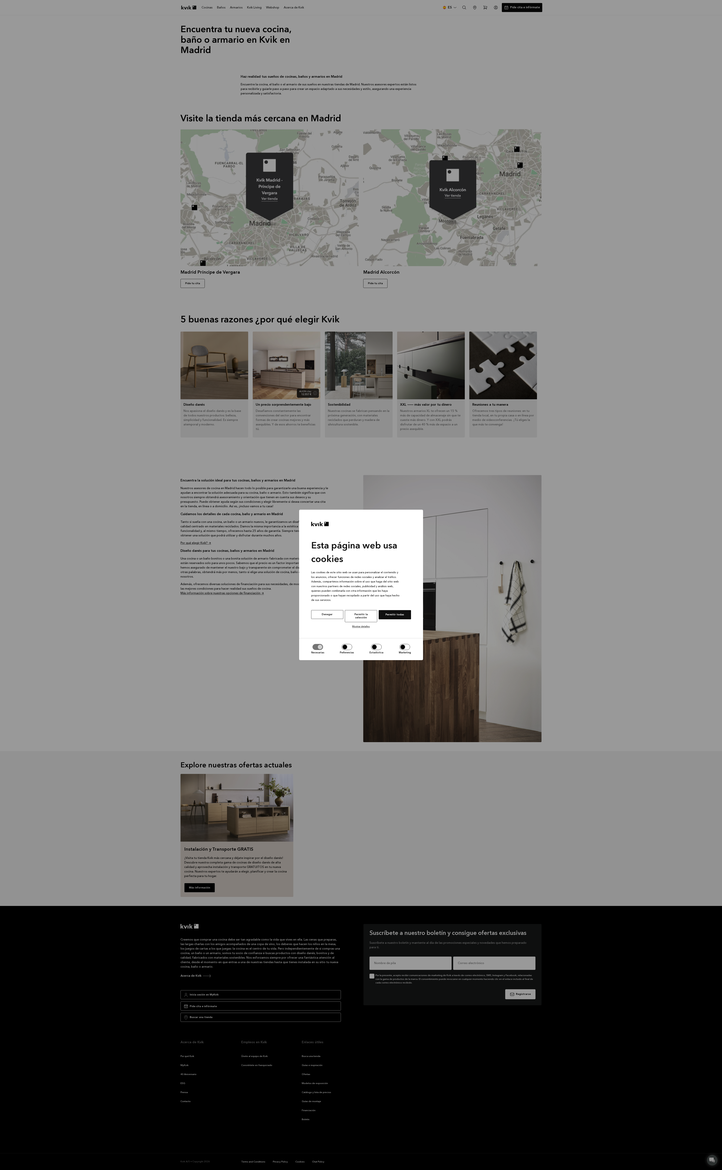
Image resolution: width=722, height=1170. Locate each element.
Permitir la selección (361, 616)
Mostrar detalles (361, 626)
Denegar (327, 614)
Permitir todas (394, 614)
